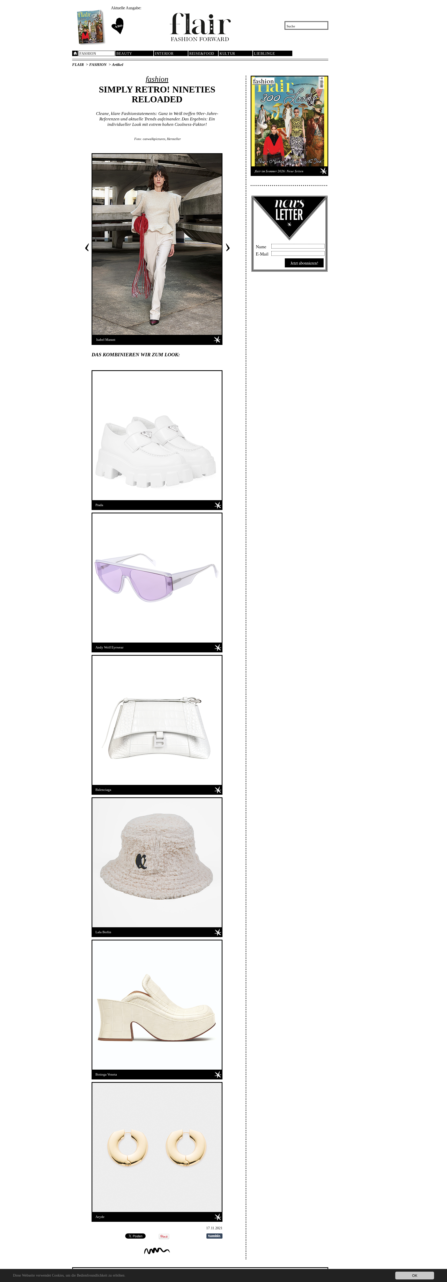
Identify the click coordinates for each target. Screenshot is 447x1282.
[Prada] (157, 435)
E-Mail (262, 253)
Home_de (75, 53)
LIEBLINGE (264, 54)
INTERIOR (164, 54)
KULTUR (227, 54)
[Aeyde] (157, 1147)
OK (414, 1275)
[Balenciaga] (157, 720)
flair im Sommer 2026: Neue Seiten (279, 171)
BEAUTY (124, 54)
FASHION (87, 54)
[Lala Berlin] (157, 862)
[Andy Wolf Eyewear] (157, 578)
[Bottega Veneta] (157, 1005)
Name (261, 246)
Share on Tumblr (214, 1236)
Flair (78, 65)
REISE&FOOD (201, 54)
